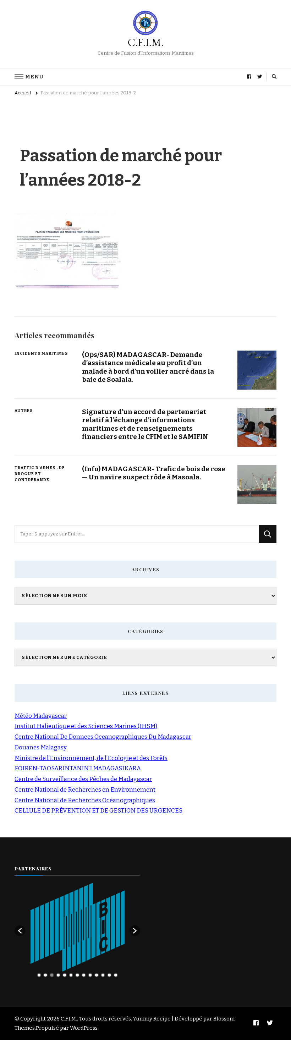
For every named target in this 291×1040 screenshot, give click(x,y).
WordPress (84, 1028)
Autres (24, 410)
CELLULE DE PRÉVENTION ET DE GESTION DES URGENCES (98, 810)
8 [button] (84, 975)
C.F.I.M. (146, 42)
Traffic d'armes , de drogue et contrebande (40, 473)
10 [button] (96, 975)
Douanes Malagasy (41, 747)
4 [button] (58, 975)
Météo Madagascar (41, 716)
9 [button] (90, 975)
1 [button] (39, 975)
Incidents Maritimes (41, 353)
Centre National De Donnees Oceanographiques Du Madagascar (103, 737)
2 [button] (45, 975)
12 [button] (109, 975)
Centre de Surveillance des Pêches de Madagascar (83, 779)
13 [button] (116, 975)
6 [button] (71, 975)
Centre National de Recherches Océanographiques (85, 800)
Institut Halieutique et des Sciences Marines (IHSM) (86, 726)
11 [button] (103, 975)
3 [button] (52, 975)
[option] (77, 927)
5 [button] (64, 975)
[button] (20, 930)
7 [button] (77, 975)
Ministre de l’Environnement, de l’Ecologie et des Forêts (91, 758)
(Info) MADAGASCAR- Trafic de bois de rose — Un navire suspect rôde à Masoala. (153, 473)
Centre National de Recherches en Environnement (85, 789)
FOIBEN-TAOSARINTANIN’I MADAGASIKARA (78, 768)
